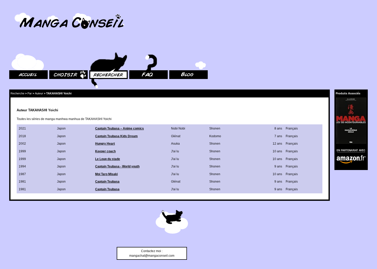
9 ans (278, 166)
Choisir (54, 46)
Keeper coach (105, 151)
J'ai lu (175, 151)
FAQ (132, 46)
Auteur (39, 93)
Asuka (175, 143)
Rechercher (97, 46)
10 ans (277, 151)
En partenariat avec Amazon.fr (349, 150)
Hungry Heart (105, 143)
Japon (61, 128)
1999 (22, 151)
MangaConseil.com (23, 11)
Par (29, 93)
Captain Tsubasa (107, 181)
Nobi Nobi (178, 128)
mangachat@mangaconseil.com (151, 255)
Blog (172, 46)
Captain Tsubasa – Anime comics (119, 128)
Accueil (14, 46)
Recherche (17, 93)
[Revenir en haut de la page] (172, 222)
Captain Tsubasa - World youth (117, 166)
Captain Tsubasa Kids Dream (116, 136)
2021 (22, 128)
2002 (22, 143)
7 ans (278, 136)
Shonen (214, 128)
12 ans (277, 143)
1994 (22, 166)
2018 (22, 136)
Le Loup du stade (107, 159)
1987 (22, 174)
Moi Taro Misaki (106, 174)
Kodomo (215, 136)
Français (292, 128)
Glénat (175, 136)
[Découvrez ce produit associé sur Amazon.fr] (351, 120)
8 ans (278, 128)
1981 (22, 181)
